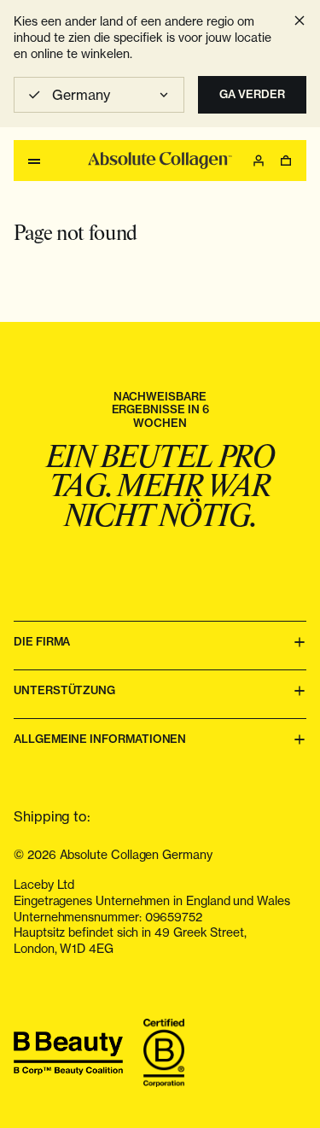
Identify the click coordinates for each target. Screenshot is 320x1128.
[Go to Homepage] (159, 160)
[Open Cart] (286, 160)
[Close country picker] (299, 20)
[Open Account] (258, 160)
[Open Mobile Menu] (34, 160)
